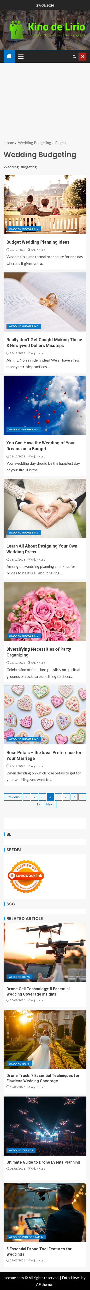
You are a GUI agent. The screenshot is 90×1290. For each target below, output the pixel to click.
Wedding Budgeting (23, 228)
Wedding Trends (21, 1150)
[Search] (74, 56)
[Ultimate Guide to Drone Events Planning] (45, 1126)
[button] (20, 56)
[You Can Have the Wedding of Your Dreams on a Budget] (45, 405)
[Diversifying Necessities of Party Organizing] (45, 611)
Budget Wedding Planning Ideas (37, 242)
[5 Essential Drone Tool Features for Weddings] (45, 1212)
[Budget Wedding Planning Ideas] (45, 204)
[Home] (9, 56)
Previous (13, 797)
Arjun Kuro (38, 250)
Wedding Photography (26, 1237)
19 (38, 804)
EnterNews (71, 1277)
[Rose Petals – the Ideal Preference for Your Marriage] (45, 714)
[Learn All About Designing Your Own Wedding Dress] (45, 508)
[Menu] (20, 56)
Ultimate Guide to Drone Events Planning (43, 1162)
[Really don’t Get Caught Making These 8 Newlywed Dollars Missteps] (45, 302)
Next (50, 804)
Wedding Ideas (19, 976)
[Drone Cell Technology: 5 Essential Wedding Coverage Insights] (45, 952)
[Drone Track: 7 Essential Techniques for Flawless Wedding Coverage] (45, 1039)
